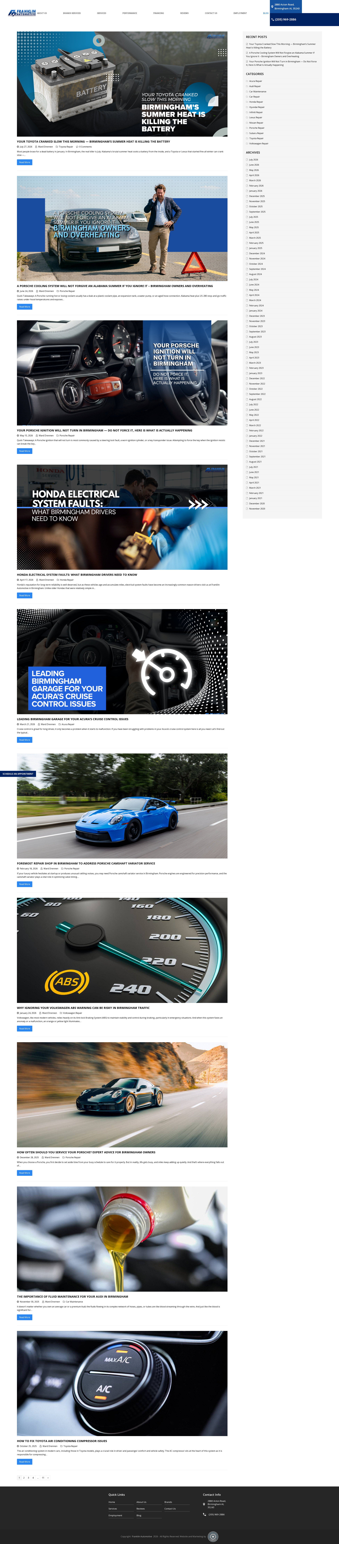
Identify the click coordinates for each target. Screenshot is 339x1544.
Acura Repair (68, 724)
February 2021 (256, 493)
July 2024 (253, 279)
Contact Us (170, 1508)
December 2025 (257, 196)
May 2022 (254, 414)
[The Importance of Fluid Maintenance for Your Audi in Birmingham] (122, 1239)
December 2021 (257, 440)
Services (113, 1508)
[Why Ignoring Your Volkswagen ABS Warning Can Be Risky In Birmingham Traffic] (122, 950)
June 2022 (254, 409)
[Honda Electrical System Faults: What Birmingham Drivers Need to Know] (122, 517)
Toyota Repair (66, 146)
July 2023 (253, 341)
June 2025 (254, 222)
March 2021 (255, 487)
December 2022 (257, 378)
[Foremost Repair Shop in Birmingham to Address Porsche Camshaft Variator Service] (122, 806)
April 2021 (254, 482)
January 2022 (255, 435)
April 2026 (254, 175)
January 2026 (255, 190)
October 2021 (256, 451)
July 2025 (253, 216)
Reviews (141, 1508)
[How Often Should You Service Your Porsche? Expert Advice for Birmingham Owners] (122, 1094)
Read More (24, 162)
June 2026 (254, 164)
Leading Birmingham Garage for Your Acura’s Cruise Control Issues (72, 719)
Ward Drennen (45, 146)
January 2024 (255, 310)
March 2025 (255, 237)
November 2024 (257, 258)
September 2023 (257, 331)
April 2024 (254, 295)
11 (44, 1477)
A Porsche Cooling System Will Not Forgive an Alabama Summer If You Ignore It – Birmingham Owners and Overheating (115, 286)
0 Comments (85, 146)
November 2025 (257, 201)
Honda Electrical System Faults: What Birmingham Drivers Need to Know (77, 575)
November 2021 (257, 446)
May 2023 (254, 352)
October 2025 (256, 206)
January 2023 (255, 373)
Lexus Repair (255, 117)
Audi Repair (255, 86)
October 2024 (256, 263)
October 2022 (256, 388)
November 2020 (257, 508)
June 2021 (254, 472)
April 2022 (254, 420)
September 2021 (257, 456)
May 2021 (254, 477)
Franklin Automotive (142, 1536)
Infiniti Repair (256, 112)
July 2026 (253, 159)
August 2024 (255, 274)
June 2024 (254, 284)
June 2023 (254, 347)
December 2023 (257, 316)
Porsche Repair (67, 291)
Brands (168, 1502)
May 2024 (254, 289)
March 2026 (255, 180)
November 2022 (257, 383)
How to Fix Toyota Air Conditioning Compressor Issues (62, 1441)
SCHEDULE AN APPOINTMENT (18, 773)
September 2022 (257, 394)
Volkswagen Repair (72, 1013)
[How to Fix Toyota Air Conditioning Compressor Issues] (122, 1383)
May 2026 (254, 170)
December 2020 (257, 503)
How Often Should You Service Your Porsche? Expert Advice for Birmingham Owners (86, 1152)
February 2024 (256, 305)
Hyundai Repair (257, 107)
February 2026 (256, 185)
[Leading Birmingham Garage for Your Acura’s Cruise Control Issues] (122, 661)
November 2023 (257, 321)
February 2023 (256, 367)
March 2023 (255, 362)
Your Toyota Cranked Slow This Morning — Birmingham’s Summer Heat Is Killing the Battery (93, 141)
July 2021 (253, 467)
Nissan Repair (256, 122)
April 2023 (254, 357)
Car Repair (254, 96)
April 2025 (254, 232)
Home (112, 1502)
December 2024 (257, 253)
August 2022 (255, 399)
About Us (141, 1502)
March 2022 (255, 425)
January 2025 (255, 248)
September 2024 (257, 269)
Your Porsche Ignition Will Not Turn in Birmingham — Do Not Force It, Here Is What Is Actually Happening (104, 430)
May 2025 (254, 227)
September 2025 (257, 211)
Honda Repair (67, 579)
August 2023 (255, 336)
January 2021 (255, 498)
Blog (139, 1515)
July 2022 (253, 404)
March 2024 (255, 300)
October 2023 (256, 326)
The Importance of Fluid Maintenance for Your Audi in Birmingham (72, 1296)
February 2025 (256, 243)
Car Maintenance (74, 1301)
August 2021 (255, 461)
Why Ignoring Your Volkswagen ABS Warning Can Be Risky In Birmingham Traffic (83, 1008)
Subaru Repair (256, 133)
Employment (115, 1515)
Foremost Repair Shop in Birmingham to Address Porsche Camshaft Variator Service (86, 863)
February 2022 (256, 430)
